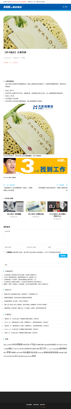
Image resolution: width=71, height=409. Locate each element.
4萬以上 (6, 345)
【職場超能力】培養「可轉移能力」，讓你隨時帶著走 (27, 322)
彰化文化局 (18, 349)
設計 (10, 177)
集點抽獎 (25, 356)
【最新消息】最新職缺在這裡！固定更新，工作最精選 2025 (21, 294)
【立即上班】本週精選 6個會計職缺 (22, 319)
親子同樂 (12, 356)
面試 (34, 355)
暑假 (57, 349)
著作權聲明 (29, 404)
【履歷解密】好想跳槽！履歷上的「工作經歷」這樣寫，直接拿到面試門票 (25, 308)
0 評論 (23, 58)
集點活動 (30, 356)
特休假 (20, 352)
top (7, 177)
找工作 (43, 348)
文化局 (50, 349)
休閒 (45, 345)
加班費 (48, 345)
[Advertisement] (35, 72)
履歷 (10, 348)
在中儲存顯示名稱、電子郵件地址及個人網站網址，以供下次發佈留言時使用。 (34, 252)
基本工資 (62, 345)
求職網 (13, 352)
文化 (47, 349)
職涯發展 (54, 352)
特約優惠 (26, 352)
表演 (8, 356)
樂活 (5, 352)
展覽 (7, 349)
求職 (8, 352)
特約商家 (34, 352)
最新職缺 (63, 348)
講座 (19, 356)
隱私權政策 (36, 404)
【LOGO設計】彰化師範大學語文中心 (57, 215)
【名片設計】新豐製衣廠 (35, 214)
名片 (57, 344)
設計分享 (16, 58)
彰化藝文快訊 (34, 348)
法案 (17, 352)
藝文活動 (64, 352)
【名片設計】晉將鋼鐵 (13, 214)
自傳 (60, 352)
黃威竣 (7, 319)
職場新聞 (47, 352)
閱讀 (22, 356)
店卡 (13, 349)
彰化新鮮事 (26, 348)
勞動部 (53, 344)
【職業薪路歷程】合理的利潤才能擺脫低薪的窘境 (18, 297)
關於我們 (42, 404)
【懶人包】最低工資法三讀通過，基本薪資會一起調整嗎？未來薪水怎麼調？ (26, 304)
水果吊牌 (14, 177)
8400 (9, 345)
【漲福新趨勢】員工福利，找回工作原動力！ (16, 301)
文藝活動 (54, 349)
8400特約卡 (26, 344)
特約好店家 (40, 352)
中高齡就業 (39, 344)
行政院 (5, 356)
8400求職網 (17, 344)
